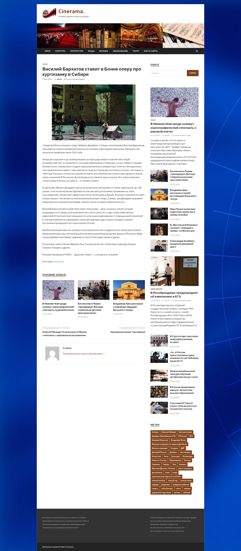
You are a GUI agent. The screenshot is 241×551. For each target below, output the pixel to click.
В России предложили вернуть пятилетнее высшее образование (182, 390)
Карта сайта (151, 51)
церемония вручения (161, 492)
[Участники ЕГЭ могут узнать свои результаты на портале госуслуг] (159, 413)
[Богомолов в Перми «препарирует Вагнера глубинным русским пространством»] (94, 300)
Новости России (159, 460)
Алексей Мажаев (169, 432)
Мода (91, 51)
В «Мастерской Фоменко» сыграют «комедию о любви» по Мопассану (184, 228)
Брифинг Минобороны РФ (163, 436)
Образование (120, 51)
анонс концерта (185, 468)
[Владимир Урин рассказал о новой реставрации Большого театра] (129, 300)
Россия (187, 460)
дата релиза (157, 472)
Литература (76, 51)
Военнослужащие (160, 448)
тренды (187, 488)
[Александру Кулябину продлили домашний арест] (159, 250)
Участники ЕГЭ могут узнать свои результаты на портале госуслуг (183, 406)
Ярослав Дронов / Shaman (163, 468)
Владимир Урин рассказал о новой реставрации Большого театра (128, 306)
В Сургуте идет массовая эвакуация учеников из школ (184, 339)
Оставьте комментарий (74, 79)
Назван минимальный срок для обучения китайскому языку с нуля (183, 374)
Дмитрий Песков (159, 452)
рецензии (165, 484)
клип (167, 472)
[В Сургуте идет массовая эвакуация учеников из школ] (159, 346)
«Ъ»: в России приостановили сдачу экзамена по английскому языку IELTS (184, 356)
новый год (172, 480)
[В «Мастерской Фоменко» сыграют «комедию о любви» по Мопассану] (159, 234)
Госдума (174, 448)
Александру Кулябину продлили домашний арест (182, 244)
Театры (166, 464)
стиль (178, 488)
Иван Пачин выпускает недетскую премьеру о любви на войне (183, 212)
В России (182, 436)
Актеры (155, 432)
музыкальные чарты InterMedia (166, 476)
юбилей (186, 492)
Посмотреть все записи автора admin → (84, 353)
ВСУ (191, 436)
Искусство (156, 456)
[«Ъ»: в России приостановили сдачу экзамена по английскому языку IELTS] (159, 362)
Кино (47, 51)
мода (175, 472)
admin (59, 79)
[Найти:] (174, 73)
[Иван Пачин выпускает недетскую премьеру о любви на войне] (159, 218)
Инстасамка (185, 452)
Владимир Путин (178, 440)
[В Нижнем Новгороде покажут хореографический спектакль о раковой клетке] (58, 300)
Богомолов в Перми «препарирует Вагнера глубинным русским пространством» (90, 308)
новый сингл (186, 480)
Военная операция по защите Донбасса (169, 444)
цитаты (177, 492)
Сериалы (156, 464)
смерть (155, 488)
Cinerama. (71, 11)
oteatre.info (58, 261)
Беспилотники (185, 432)
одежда (155, 484)
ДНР (183, 448)
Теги (174, 464)
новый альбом (158, 480)
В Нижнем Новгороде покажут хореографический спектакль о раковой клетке (58, 306)
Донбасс (173, 452)
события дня (167, 488)
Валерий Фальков (160, 440)
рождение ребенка (181, 484)
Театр (136, 51)
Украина (182, 464)
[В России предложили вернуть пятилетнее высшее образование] (159, 396)
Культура (60, 51)
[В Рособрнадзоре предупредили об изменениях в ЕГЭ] (174, 286)
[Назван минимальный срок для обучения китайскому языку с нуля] (159, 380)
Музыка (103, 51)
